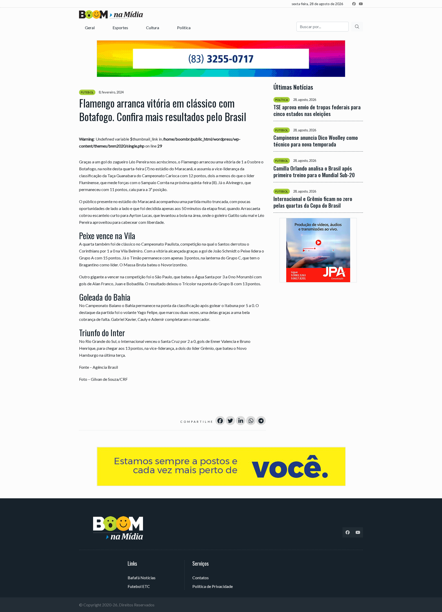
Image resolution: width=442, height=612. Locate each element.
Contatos (200, 577)
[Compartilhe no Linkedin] (240, 420)
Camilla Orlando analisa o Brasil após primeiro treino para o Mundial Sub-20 (314, 171)
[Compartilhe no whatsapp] (251, 420)
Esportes (121, 27)
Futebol (87, 92)
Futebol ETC (139, 586)
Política (184, 27)
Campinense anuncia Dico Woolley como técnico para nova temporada (315, 140)
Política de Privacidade (212, 586)
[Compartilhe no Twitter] (230, 420)
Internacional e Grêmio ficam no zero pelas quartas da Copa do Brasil (312, 201)
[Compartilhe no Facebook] (220, 420)
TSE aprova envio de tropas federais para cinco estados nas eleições (317, 110)
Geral (90, 27)
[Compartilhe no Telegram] (261, 420)
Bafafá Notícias (142, 577)
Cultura (153, 27)
